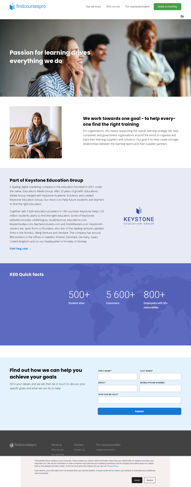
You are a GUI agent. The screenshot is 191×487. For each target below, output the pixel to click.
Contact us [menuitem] (79, 449)
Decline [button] (150, 480)
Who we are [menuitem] (113, 6)
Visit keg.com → (20, 248)
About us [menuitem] (56, 444)
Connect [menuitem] (79, 444)
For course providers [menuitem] (137, 6)
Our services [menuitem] (93, 6)
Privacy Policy (112, 466)
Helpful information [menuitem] (105, 449)
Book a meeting (167, 6)
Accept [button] (137, 480)
